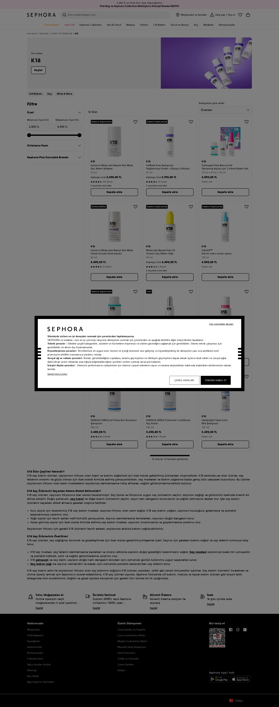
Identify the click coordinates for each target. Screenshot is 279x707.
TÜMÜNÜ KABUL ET (216, 380)
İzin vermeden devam (221, 324)
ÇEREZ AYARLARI (184, 380)
